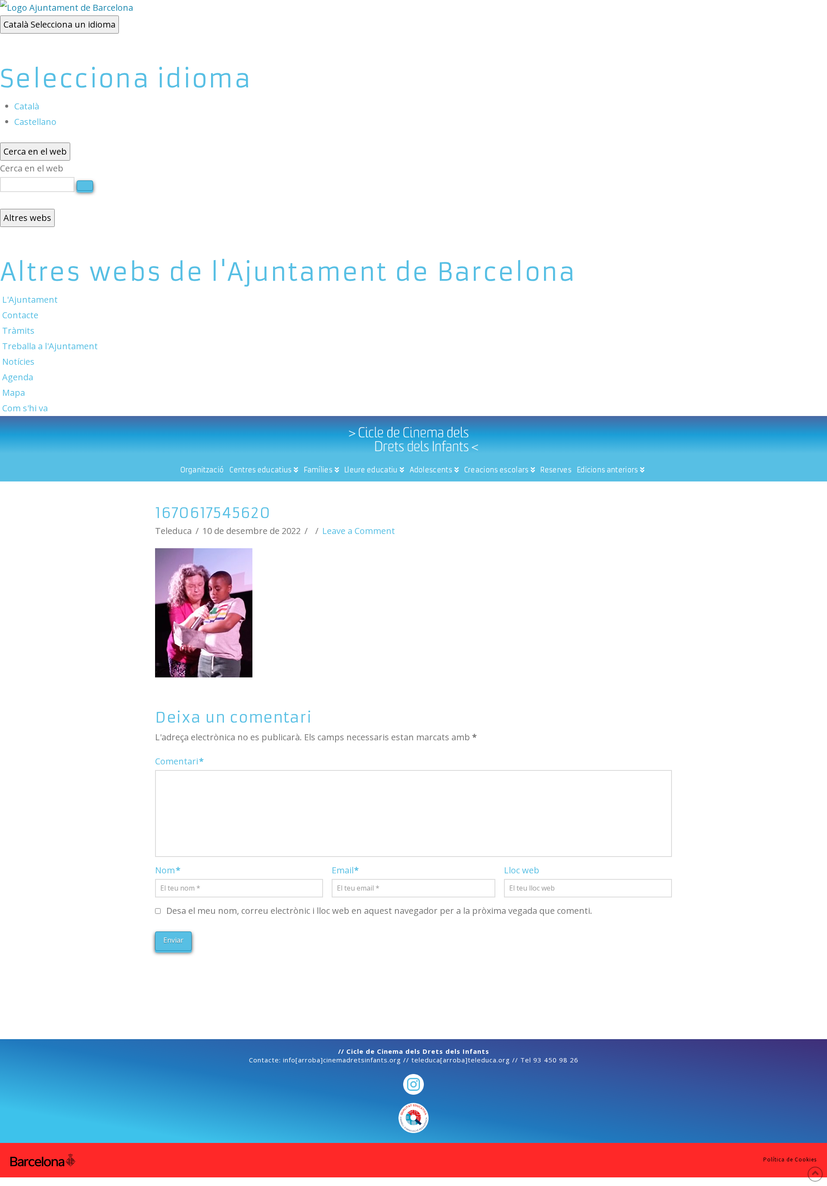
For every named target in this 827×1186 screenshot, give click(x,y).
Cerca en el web (31, 168)
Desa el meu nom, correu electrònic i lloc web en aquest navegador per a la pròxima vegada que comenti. (379, 910)
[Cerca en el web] (85, 185)
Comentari (179, 761)
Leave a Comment (358, 531)
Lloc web (521, 870)
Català (59, 24)
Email (345, 870)
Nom (167, 870)
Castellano (35, 121)
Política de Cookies (790, 1159)
